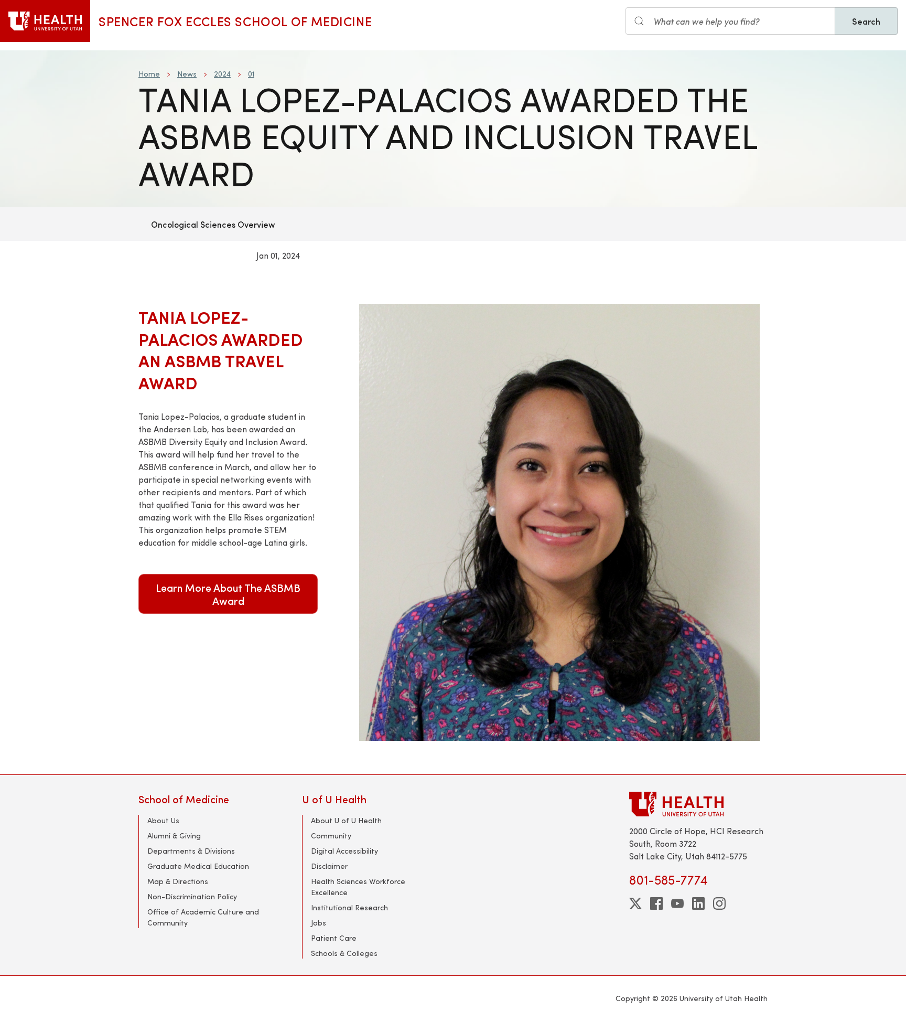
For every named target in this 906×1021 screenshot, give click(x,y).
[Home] (45, 21)
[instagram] (719, 903)
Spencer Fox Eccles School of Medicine (235, 21)
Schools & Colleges (344, 953)
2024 (222, 74)
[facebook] (656, 903)
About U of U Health (346, 820)
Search (866, 21)
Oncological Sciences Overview (213, 224)
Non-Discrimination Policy (192, 896)
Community (331, 836)
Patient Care (334, 938)
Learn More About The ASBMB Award (228, 594)
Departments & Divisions (191, 851)
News (187, 74)
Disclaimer (329, 866)
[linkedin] (698, 903)
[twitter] (635, 903)
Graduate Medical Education (198, 866)
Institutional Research (349, 907)
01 (251, 74)
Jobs (318, 923)
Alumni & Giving (174, 836)
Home (149, 74)
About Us (163, 820)
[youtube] (677, 903)
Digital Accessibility (344, 851)
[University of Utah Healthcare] (698, 804)
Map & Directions (177, 881)
